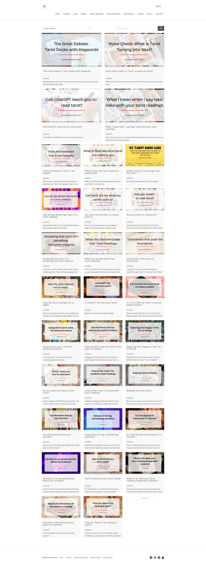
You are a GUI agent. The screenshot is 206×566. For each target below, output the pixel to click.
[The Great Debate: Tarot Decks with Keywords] (71, 49)
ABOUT (150, 14)
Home (61, 557)
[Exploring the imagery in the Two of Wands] (145, 331)
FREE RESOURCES (113, 14)
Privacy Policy (95, 557)
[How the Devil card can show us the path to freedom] (103, 331)
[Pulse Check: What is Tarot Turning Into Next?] (134, 49)
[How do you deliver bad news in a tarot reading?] (61, 199)
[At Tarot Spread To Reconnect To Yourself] (145, 419)
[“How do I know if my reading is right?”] (103, 507)
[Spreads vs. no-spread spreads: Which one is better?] (61, 463)
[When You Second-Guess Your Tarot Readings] (103, 243)
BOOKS (83, 14)
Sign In (158, 6)
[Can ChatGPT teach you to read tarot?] (71, 105)
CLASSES (66, 14)
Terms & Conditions (81, 557)
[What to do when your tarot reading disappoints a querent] (145, 463)
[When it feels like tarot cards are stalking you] (103, 155)
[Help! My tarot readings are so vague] (61, 287)
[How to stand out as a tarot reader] (103, 463)
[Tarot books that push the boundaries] (145, 243)
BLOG (75, 14)
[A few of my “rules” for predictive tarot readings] (103, 375)
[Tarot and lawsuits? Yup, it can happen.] (61, 155)
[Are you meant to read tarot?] (145, 199)
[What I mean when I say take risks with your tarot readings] (134, 105)
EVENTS (141, 14)
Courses (68, 557)
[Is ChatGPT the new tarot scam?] (103, 287)
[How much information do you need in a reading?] (61, 507)
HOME (57, 14)
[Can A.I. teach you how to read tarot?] (61, 375)
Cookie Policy (108, 557)
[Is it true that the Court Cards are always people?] (145, 287)
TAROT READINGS (96, 14)
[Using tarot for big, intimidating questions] (103, 419)
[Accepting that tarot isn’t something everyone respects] (61, 243)
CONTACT (160, 14)
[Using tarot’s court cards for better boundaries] (61, 331)
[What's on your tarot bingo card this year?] (145, 155)
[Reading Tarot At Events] (145, 375)
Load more (145, 498)
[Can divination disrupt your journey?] (61, 419)
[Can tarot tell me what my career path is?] (103, 199)
